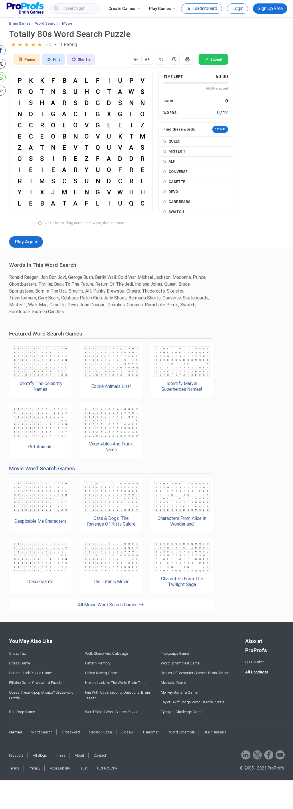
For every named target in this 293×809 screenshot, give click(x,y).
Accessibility (60, 768)
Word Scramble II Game (180, 663)
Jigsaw (127, 732)
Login (237, 8)
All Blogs (40, 755)
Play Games (160, 8)
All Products (256, 672)
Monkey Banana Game (179, 692)
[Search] (91, 8)
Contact (100, 755)
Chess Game (19, 663)
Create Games (121, 8)
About (79, 755)
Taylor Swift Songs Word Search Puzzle (192, 702)
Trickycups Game (175, 653)
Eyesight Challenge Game (181, 712)
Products (16, 755)
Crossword (71, 732)
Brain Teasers (215, 732)
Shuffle (84, 59)
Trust (83, 768)
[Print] (187, 59)
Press (61, 755)
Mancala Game (173, 682)
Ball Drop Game (22, 712)
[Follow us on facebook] (268, 754)
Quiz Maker (254, 662)
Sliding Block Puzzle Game (30, 673)
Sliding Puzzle (100, 732)
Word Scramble (182, 732)
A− (136, 59)
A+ (147, 59)
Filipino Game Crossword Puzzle (35, 682)
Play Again (26, 241)
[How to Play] (174, 59)
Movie (67, 23)
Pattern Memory (97, 663)
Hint (56, 59)
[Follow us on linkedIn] (245, 754)
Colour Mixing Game (101, 673)
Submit (216, 59)
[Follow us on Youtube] (280, 754)
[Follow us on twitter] (257, 754)
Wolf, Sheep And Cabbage (106, 653)
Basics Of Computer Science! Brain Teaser (195, 673)
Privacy (34, 768)
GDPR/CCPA (107, 768)
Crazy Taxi (18, 653)
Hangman (151, 732)
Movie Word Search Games (42, 468)
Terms (14, 768)
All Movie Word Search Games (108, 604)
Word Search (46, 23)
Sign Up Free (270, 8)
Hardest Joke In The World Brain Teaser (117, 682)
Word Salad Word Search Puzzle (111, 712)
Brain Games (20, 23)
